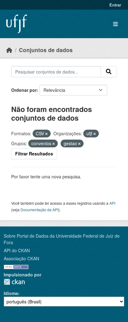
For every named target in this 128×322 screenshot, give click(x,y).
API (112, 203)
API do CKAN (17, 250)
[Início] (9, 50)
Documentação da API (39, 209)
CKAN (14, 282)
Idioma (11, 293)
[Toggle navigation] (115, 24)
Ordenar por (24, 90)
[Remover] (46, 133)
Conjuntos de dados (46, 50)
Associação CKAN (21, 258)
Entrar (115, 5)
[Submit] (109, 71)
